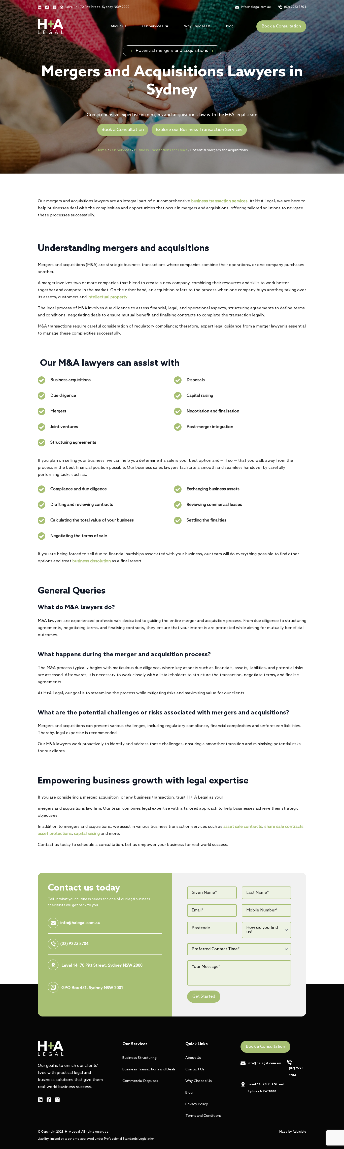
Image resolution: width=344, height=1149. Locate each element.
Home (101, 150)
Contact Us (194, 1069)
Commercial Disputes (140, 1081)
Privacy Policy (196, 1104)
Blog (229, 26)
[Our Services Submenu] (168, 26)
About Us (118, 26)
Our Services (120, 150)
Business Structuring (139, 1058)
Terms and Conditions (203, 1116)
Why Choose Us (197, 26)
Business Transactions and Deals (160, 150)
